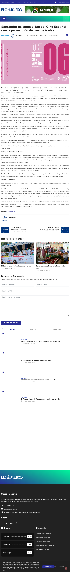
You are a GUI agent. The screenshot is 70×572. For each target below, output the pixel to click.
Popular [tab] (33, 329)
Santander (5, 35)
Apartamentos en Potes (42, 549)
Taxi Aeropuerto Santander (43, 533)
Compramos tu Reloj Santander (45, 545)
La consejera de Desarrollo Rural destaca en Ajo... (39, 380)
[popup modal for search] (66, 19)
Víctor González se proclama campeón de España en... (41, 341)
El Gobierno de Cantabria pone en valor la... (37, 360)
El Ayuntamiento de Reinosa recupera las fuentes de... (41, 399)
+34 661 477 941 (9, 506)
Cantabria (6, 261)
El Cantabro (19, 35)
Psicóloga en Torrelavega (43, 537)
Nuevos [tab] (12, 329)
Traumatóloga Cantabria (43, 541)
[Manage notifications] (66, 568)
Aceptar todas (48, 566)
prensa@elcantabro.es (10, 509)
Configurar (61, 566)
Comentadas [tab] (56, 329)
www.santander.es (11, 211)
